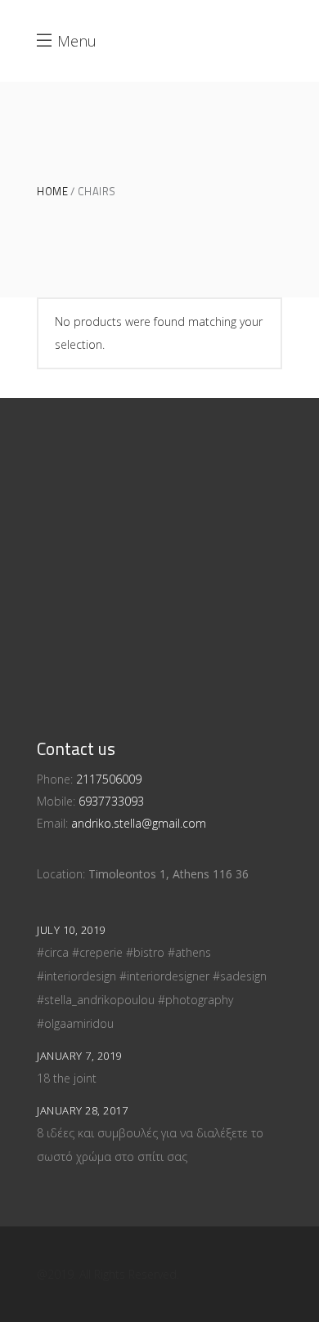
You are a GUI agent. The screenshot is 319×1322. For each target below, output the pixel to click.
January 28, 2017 (82, 1110)
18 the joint (67, 1078)
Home (52, 191)
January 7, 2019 (79, 1055)
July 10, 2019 (71, 929)
